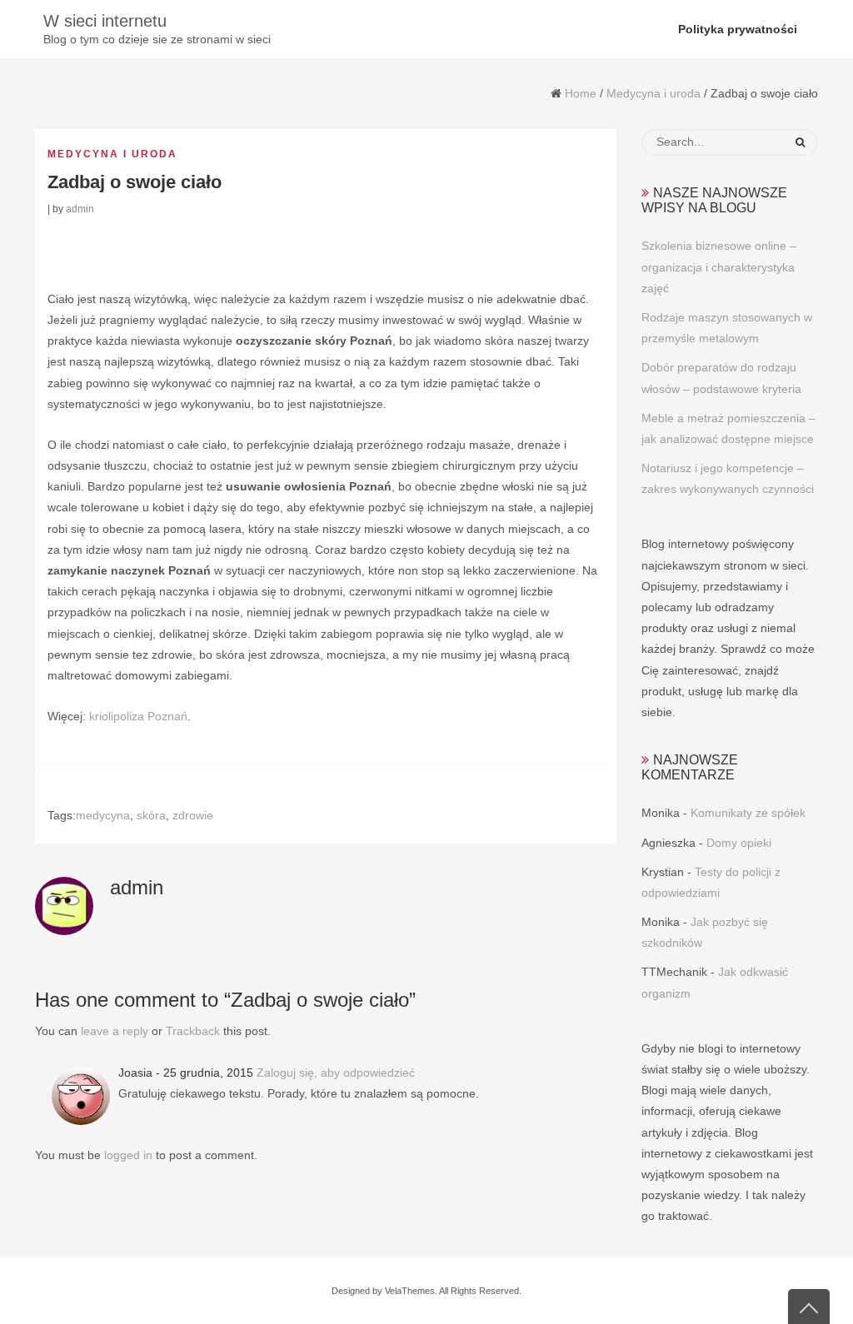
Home (580, 93)
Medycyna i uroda (653, 93)
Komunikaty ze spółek (748, 812)
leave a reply (114, 1031)
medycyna (103, 815)
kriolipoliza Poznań (138, 716)
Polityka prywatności (737, 29)
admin (80, 209)
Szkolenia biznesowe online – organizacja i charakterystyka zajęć (718, 266)
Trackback (193, 1031)
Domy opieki (738, 842)
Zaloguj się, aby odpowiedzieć (336, 1072)
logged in (128, 1155)
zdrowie (192, 815)
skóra (151, 815)
